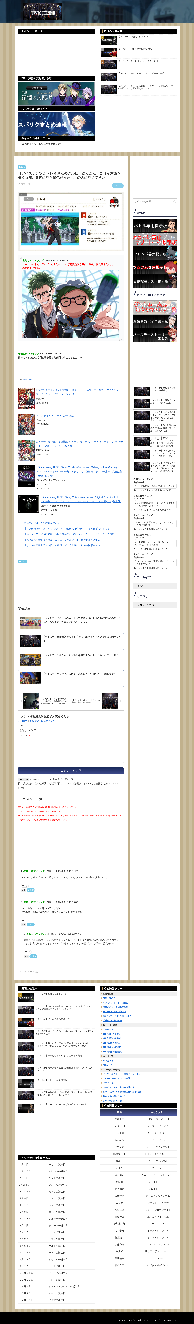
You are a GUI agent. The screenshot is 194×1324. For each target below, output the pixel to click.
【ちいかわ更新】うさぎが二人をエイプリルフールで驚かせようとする (62, 540)
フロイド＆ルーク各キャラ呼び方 (118, 1087)
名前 (20, 725)
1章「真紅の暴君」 (112, 1034)
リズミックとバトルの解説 (115, 1003)
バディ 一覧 (108, 1083)
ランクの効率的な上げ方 (114, 1011)
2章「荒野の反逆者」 (113, 1038)
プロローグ (108, 1029)
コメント (24, 735)
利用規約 (23, 721)
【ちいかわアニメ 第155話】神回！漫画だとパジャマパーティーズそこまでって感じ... (70, 534)
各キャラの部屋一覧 (112, 1101)
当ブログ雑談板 (28, 379)
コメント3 (117, 185)
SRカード (107, 1065)
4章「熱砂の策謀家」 (113, 1047)
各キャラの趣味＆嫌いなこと (116, 1096)
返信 (32, 890)
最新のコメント (49, 721)
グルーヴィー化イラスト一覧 (116, 1078)
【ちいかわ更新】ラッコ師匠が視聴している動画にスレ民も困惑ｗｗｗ (62, 545)
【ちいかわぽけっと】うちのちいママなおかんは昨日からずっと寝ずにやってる (67, 528)
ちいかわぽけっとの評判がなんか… (43, 523)
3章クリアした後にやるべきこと (118, 1016)
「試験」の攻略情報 (112, 1020)
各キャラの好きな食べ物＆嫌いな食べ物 (122, 1092)
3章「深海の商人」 (112, 1043)
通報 (23, 890)
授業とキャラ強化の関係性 (115, 1007)
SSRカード (108, 1061)
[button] (174, 201)
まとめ (23, 167)
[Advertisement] (56, 52)
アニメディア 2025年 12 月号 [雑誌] (56, 415)
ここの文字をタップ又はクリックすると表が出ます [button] (41, 144)
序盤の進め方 (109, 998)
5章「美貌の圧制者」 (113, 1052)
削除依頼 (34, 721)
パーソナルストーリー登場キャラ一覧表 (122, 1074)
